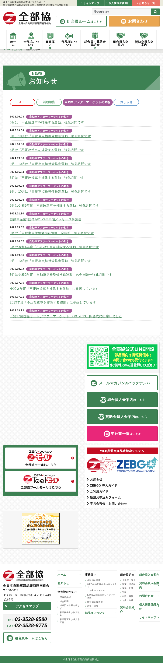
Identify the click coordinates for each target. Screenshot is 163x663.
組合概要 (64, 601)
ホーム (62, 574)
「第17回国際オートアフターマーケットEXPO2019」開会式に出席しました (66, 316)
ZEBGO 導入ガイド (104, 485)
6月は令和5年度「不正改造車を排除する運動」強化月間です (54, 205)
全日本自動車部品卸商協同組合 (27, 18)
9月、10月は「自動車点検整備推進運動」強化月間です (50, 136)
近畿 (124, 592)
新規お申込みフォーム (105, 497)
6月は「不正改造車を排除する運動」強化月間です (47, 122)
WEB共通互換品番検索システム (102, 585)
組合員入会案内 (149, 574)
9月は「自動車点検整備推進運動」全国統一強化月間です (52, 233)
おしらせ (126, 102)
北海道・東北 (129, 580)
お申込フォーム (97, 590)
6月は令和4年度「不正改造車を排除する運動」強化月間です (54, 247)
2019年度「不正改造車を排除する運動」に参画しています (53, 302)
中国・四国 (127, 596)
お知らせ (96, 479)
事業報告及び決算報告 (70, 614)
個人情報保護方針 (149, 606)
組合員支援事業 (95, 602)
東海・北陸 (127, 588)
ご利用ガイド (99, 491)
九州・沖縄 (127, 600)
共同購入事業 (94, 580)
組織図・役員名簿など (70, 607)
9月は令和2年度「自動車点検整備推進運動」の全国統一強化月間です (61, 274)
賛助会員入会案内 (149, 585)
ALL (22, 102)
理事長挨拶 (65, 597)
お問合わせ (146, 595)
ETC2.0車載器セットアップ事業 (101, 596)
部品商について (95, 612)
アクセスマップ (27, 606)
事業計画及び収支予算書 (70, 621)
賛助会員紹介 (127, 609)
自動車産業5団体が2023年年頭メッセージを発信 (45, 219)
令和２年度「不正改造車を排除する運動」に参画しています (54, 288)
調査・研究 (92, 606)
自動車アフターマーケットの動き (88, 102)
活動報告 (49, 102)
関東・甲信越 (129, 584)
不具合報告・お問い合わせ (108, 503)
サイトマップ (147, 617)
